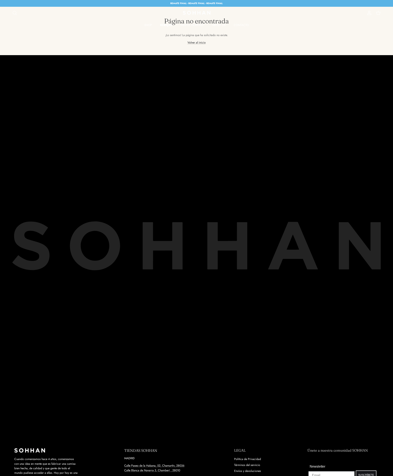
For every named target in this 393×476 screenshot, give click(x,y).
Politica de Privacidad (247, 459)
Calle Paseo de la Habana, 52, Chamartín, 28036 (154, 465)
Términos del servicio (247, 465)
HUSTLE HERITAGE (192, 25)
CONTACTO (241, 25)
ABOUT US (219, 25)
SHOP (148, 25)
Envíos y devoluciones (247, 471)
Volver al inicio (196, 42)
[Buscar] (14, 12)
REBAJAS (166, 25)
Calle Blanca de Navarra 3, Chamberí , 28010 (152, 470)
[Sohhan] (196, 13)
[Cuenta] (368, 12)
